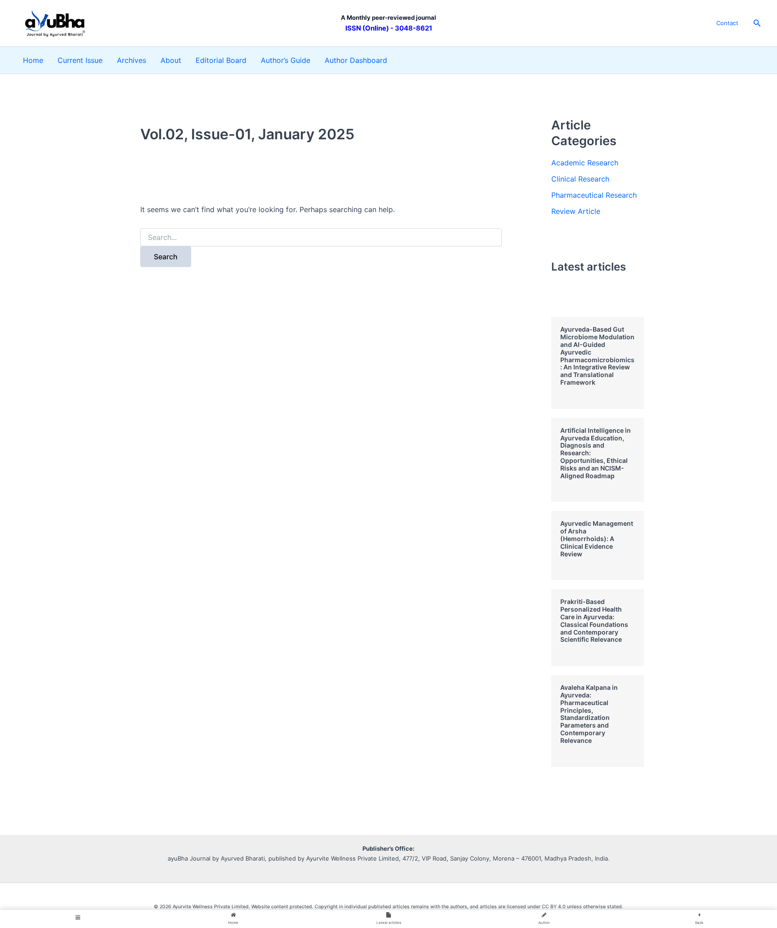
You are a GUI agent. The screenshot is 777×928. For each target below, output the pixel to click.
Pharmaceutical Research (594, 195)
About (171, 60)
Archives (131, 60)
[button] (757, 23)
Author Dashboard (356, 60)
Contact (727, 23)
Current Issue (80, 60)
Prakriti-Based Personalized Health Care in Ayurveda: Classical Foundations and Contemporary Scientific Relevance (594, 620)
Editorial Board (221, 60)
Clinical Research (580, 178)
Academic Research (584, 162)
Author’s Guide (285, 60)
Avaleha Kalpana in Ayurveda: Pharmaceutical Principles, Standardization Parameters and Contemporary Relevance (589, 714)
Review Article (575, 211)
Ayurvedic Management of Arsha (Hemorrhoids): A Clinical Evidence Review (596, 538)
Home (33, 60)
